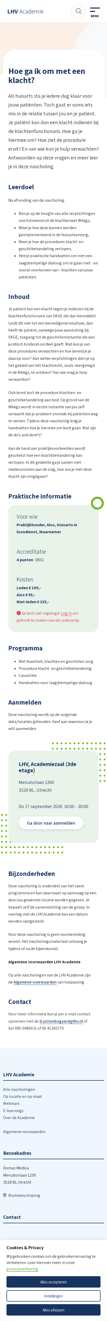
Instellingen (53, 1295)
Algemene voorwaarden (35, 982)
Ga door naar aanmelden (51, 823)
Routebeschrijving (24, 1195)
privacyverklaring (22, 1268)
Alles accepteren (53, 1281)
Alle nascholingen (19, 1089)
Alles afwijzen (53, 1309)
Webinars (11, 1103)
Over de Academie (19, 1117)
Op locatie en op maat (22, 1096)
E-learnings (13, 1110)
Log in (66, 613)
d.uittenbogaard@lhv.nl (61, 1021)
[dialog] (53, 1280)
